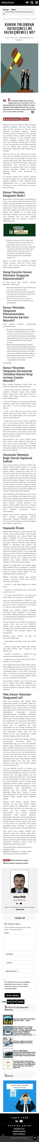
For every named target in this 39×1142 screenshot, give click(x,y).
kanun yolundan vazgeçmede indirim (16, 863)
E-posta (9, 962)
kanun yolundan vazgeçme (20, 860)
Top (3, 1136)
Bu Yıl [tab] (14, 1002)
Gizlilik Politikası (19, 1131)
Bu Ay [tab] (9, 1002)
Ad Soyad (9, 954)
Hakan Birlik (20, 896)
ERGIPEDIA (8, 2)
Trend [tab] (4, 1002)
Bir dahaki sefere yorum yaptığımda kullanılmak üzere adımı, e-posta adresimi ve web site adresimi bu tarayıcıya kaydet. (17, 985)
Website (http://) (12, 971)
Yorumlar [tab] (21, 1002)
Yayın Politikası (19, 1134)
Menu (35, 1138)
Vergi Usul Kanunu (12, 119)
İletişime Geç (19, 1129)
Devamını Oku (20, 909)
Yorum (6, 933)
